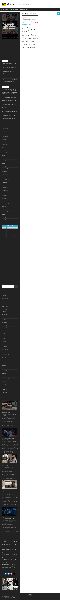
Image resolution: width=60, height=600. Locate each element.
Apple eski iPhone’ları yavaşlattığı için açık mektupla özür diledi (29, 29)
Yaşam (4, 214)
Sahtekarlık (5, 187)
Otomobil (4, 174)
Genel (4, 147)
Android (17, 9)
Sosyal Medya (5, 193)
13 (9, 233)
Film (3, 142)
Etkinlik (4, 139)
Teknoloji (4, 198)
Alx (14, 597)
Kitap (4, 166)
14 (12, 233)
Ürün (3, 201)
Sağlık (4, 184)
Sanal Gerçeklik (5, 190)
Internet (4, 158)
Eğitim (4, 133)
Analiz (4, 125)
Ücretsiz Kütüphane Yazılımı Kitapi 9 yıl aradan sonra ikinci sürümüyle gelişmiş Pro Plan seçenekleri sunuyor (9, 91)
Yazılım (2, 9)
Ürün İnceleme (5, 203)
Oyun (11, 9)
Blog (3, 131)
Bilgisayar (4, 128)
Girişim (6, 9)
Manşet (29, 24)
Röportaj (4, 182)
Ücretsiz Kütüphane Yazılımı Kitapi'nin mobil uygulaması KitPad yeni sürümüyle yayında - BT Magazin (10, 118)
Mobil (33, 24)
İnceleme (4, 155)
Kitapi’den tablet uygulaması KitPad (9, 115)
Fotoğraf (4, 144)
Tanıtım (4, 195)
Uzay (4, 206)
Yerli (27, 9)
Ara (2, 284)
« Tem (9, 240)
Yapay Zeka (5, 211)
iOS (13, 9)
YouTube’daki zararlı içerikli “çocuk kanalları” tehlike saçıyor (10, 26)
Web (3, 209)
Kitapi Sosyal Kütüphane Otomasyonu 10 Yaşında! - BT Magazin (9, 94)
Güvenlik (4, 152)
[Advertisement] (10, 49)
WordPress (8, 597)
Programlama (5, 179)
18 (5, 234)
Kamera (4, 163)
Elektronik (22, 9)
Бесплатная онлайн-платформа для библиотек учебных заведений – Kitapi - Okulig (10, 100)
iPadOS (4, 333)
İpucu (4, 160)
